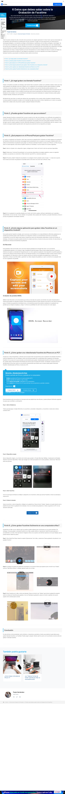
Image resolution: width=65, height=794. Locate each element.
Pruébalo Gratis (11, 390)
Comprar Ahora (27, 390)
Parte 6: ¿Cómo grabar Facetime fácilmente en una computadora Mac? (22, 69)
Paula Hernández (11, 32)
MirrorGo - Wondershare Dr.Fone (16, 373)
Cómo (6, 702)
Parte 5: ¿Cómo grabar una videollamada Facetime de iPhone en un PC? (22, 67)
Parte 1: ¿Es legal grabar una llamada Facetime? (16, 58)
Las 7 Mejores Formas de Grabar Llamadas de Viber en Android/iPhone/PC (32, 677)
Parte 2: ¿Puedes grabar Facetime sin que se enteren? (18, 60)
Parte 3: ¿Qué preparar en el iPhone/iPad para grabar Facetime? (20, 62)
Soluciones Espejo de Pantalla (24, 33)
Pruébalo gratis (31, 25)
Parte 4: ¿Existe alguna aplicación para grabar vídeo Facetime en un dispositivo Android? (26, 64)
